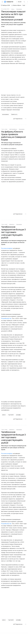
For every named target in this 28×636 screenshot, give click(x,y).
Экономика (19, 9)
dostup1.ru (11, 224)
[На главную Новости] (9, 2)
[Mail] (5, 2)
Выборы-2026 (6, 5)
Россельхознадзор (6, 248)
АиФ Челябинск (13, 129)
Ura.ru (12, 9)
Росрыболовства (6, 318)
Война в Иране (17, 5)
